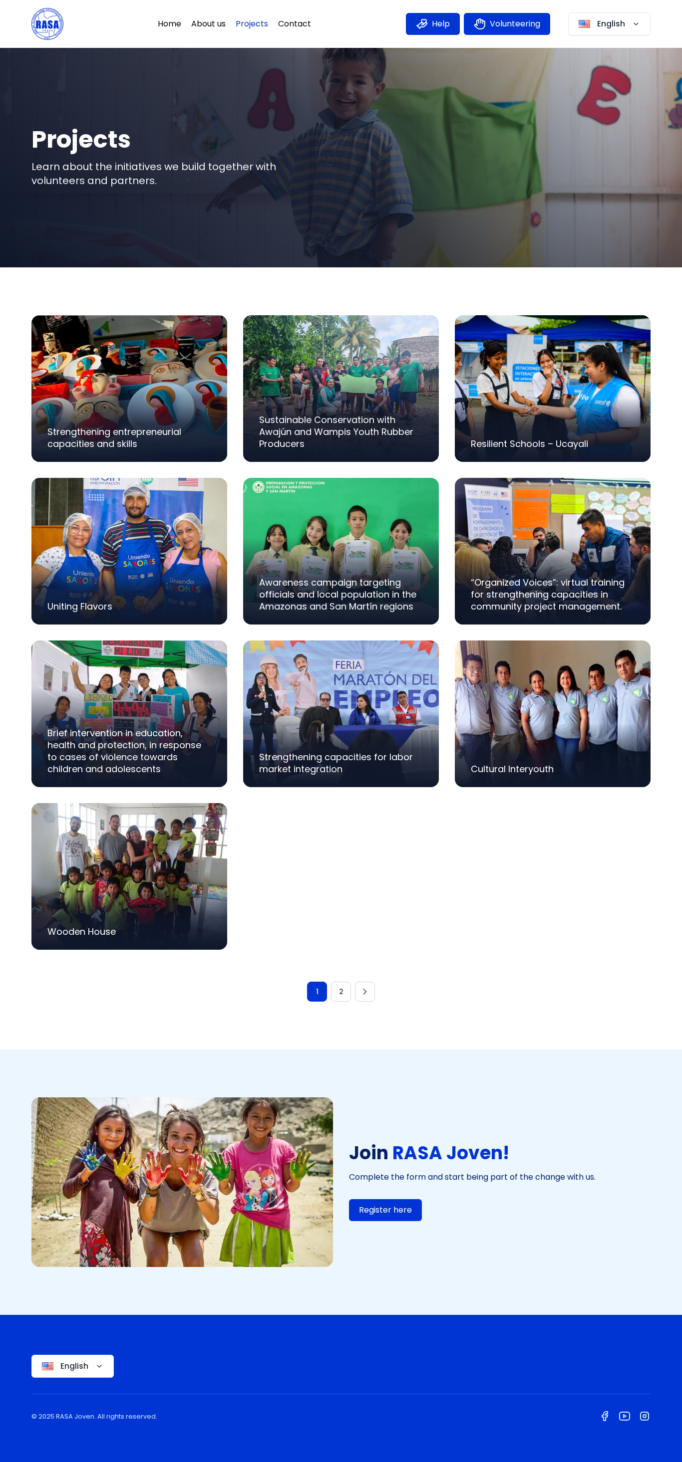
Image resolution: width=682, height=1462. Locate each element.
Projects (252, 23)
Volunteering (515, 23)
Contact (294, 23)
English (611, 23)
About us (208, 23)
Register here (385, 1210)
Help (441, 23)
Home (169, 23)
